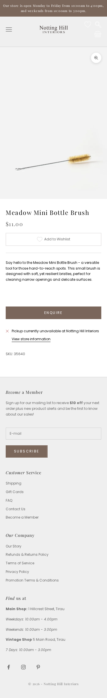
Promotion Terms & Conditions (32, 580)
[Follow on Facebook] (8, 667)
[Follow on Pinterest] (38, 667)
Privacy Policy (17, 571)
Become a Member (22, 517)
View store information (31, 339)
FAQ (9, 500)
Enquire (53, 312)
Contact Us (15, 509)
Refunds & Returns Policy (27, 554)
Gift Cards (15, 491)
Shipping (13, 483)
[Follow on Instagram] (23, 667)
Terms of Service (20, 563)
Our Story (13, 546)
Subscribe (26, 451)
